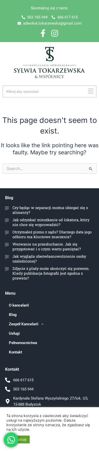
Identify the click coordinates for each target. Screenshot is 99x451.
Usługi (14, 333)
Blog (9, 197)
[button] (91, 91)
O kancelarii (19, 305)
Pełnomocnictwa (23, 343)
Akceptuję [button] (19, 439)
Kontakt (15, 352)
